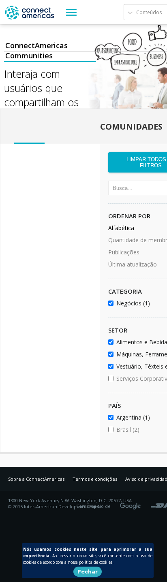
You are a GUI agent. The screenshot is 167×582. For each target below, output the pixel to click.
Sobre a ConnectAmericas (36, 479)
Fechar (87, 571)
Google (131, 503)
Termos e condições (95, 479)
